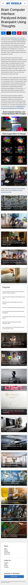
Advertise (6, 551)
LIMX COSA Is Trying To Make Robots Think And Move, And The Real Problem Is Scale (13, 379)
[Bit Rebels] (13, 4)
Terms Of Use (7, 554)
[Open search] (25, 2)
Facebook (6, 562)
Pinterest (6, 565)
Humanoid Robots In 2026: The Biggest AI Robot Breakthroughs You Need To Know (13, 344)
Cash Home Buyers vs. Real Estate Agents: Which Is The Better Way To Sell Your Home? (13, 279)
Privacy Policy (7, 552)
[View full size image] (14, 124)
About (5, 548)
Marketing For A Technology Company (13, 226)
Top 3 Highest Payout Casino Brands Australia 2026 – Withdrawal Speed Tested (13, 501)
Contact (6, 549)
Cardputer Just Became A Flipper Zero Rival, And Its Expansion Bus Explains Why (13, 535)
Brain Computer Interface (14, 188)
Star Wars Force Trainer (19, 39)
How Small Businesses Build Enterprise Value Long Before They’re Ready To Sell (13, 242)
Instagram (6, 567)
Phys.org (16, 77)
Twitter (5, 564)
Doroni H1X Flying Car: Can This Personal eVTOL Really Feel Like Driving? (12, 446)
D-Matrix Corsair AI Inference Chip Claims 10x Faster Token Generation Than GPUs (13, 410)
